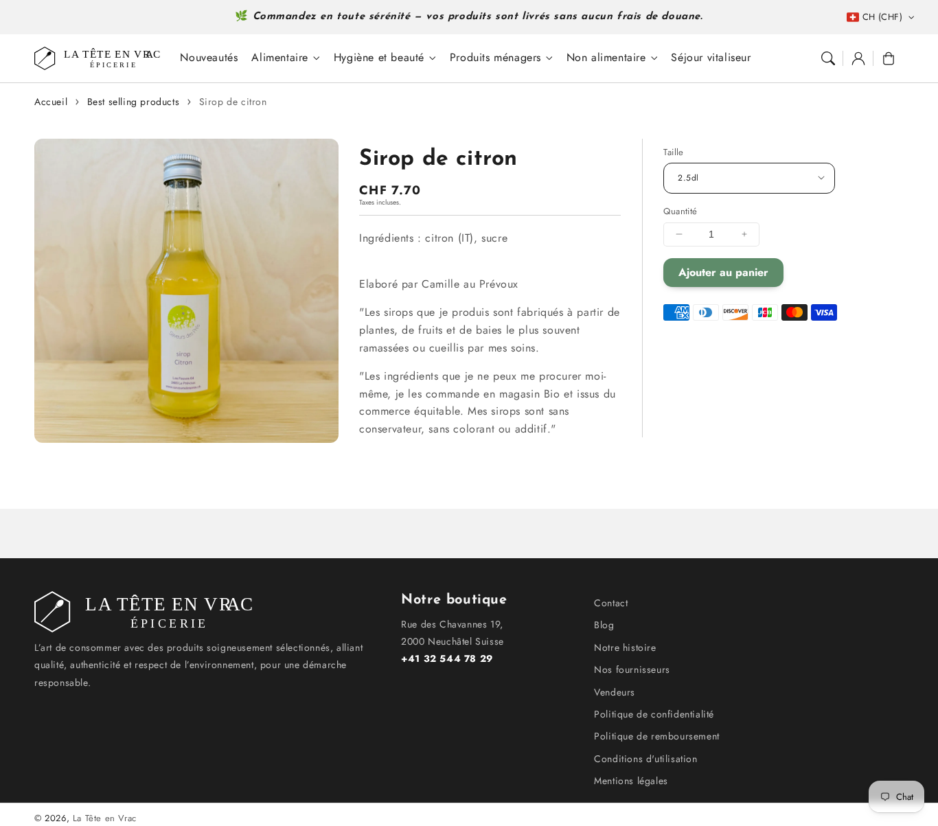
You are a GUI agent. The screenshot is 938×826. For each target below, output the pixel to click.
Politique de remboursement (657, 736)
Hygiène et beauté (379, 58)
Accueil (50, 101)
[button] (828, 58)
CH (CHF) (882, 16)
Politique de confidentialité (654, 714)
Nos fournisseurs (632, 669)
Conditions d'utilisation (645, 759)
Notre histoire (625, 647)
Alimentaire (279, 58)
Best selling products (133, 101)
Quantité (680, 211)
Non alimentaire (606, 58)
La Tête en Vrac (105, 818)
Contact (611, 603)
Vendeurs (614, 692)
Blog (604, 625)
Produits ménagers (495, 58)
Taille (673, 152)
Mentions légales (631, 781)
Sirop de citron (233, 101)
